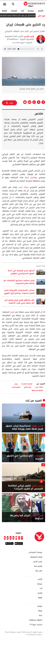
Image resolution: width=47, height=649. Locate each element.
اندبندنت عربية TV (36, 624)
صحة (40, 615)
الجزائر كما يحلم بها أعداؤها (26, 517)
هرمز (12, 312)
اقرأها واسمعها (37, 390)
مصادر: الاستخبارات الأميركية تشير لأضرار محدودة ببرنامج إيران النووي (19, 292)
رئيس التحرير (37, 561)
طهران (33, 177)
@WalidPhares (12, 39)
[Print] (25, 102)
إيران (16, 384)
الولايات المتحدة (26, 384)
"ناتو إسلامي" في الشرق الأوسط (25, 457)
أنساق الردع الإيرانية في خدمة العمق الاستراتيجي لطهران (21, 272)
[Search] (13, 4)
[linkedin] (10, 538)
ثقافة (4, 10)
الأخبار (40, 10)
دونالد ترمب (23, 187)
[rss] (5, 538)
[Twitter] (19, 538)
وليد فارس (28, 36)
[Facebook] (22, 538)
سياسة (31, 10)
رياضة (40, 610)
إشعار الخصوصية (36, 557)
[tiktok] (8, 538)
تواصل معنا (38, 566)
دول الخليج (27, 387)
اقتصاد (14, 10)
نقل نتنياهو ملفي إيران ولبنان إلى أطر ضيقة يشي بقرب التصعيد (19, 301)
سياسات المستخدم (35, 552)
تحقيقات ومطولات (35, 620)
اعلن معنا (38, 571)
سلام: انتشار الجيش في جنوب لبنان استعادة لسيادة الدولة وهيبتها (22, 15)
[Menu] (4, 4)
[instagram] (16, 538)
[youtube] (13, 538)
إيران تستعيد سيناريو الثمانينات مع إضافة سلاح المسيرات (19, 282)
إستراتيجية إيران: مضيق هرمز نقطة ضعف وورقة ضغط (24, 427)
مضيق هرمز (16, 387)
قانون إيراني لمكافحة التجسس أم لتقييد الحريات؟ (25, 487)
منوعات (39, 606)
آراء (22, 10)
